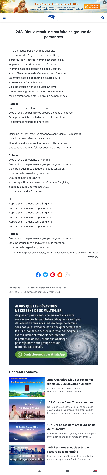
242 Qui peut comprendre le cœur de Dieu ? (44, 287)
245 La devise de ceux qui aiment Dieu (39, 291)
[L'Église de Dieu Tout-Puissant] (53, 17)
